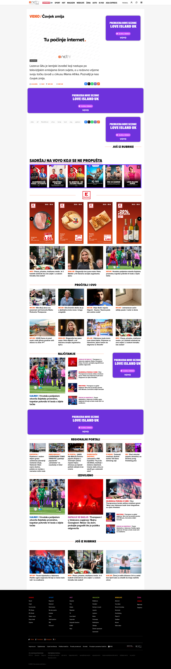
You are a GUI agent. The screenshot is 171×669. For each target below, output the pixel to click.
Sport (57, 2)
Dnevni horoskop (119, 607)
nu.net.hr (132, 655)
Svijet (30, 604)
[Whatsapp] (92, 83)
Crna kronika (32, 607)
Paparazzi (72, 610)
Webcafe (80, 2)
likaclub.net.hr (52, 658)
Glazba (71, 607)
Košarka (51, 613)
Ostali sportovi (52, 619)
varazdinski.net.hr (85, 655)
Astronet (117, 601)
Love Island (73, 616)
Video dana (118, 625)
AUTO (95, 3)
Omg (71, 122)
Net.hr (50, 84)
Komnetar (117, 610)
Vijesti (30, 601)
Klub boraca (52, 607)
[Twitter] (89, 83)
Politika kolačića (63, 646)
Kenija (59, 122)
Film (71, 604)
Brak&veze (95, 601)
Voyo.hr (43, 655)
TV (70, 613)
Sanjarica (139, 607)
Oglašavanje (41, 646)
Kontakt (85, 646)
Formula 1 (51, 625)
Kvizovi (117, 622)
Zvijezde (72, 601)
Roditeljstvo (96, 622)
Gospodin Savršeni (74, 622)
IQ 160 (101, 3)
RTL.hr (31, 655)
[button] (32, 167)
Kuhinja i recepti (97, 607)
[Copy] (98, 83)
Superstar (72, 619)
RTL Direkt (31, 613)
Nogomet (51, 601)
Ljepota (94, 610)
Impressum (32, 646)
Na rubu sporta (53, 610)
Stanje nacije (32, 616)
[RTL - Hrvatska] (130, 646)
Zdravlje (95, 625)
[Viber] (95, 83)
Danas (31, 597)
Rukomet (51, 604)
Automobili (95, 632)
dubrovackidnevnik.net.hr (110, 655)
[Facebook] (85, 83)
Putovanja (95, 619)
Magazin (71, 2)
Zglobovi (77, 122)
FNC (50, 622)
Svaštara (117, 619)
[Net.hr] (139, 646)
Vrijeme (31, 622)
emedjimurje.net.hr (53, 655)
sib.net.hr (64, 655)
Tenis (50, 616)
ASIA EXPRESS (111, 3)
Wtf (37, 122)
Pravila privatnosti (75, 646)
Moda (94, 616)
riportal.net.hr (96, 655)
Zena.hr (37, 655)
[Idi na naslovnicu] (34, 4)
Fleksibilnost (44, 122)
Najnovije (139, 604)
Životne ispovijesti (97, 628)
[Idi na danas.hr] (47, 2)
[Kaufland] (85, 195)
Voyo (71, 628)
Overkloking (118, 613)
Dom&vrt (95, 604)
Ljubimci (95, 613)
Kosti (65, 122)
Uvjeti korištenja (52, 646)
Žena (88, 2)
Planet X (117, 616)
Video (32, 122)
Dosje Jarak (32, 619)
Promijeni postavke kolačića (97, 646)
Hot (63, 2)
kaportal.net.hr (73, 655)
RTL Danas (31, 610)
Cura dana (117, 604)
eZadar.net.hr (124, 655)
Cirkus (53, 122)
